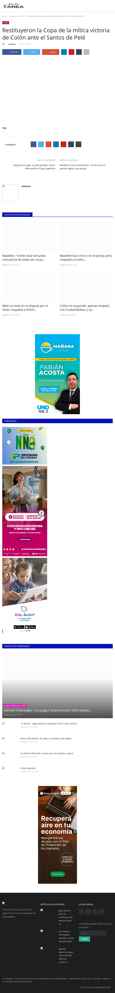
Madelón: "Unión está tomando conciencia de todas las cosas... (24, 258)
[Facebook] (33, 144)
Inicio (4, 16)
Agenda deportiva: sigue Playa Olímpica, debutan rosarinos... (66, 955)
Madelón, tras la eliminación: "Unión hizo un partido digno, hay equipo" (83, 167)
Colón (22, 16)
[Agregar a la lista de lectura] (86, 52)
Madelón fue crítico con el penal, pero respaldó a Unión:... (86, 258)
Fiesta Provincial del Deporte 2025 (96, 987)
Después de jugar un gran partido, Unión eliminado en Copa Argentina (34, 167)
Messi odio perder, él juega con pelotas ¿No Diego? (45, 738)
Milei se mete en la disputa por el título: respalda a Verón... (25, 308)
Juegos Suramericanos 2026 (15, 705)
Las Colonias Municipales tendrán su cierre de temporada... (66, 936)
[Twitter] (41, 144)
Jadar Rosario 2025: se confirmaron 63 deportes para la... (65, 917)
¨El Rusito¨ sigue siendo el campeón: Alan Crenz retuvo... (49, 723)
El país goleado (27, 768)
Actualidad (13, 16)
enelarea (12, 44)
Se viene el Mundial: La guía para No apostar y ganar (47, 753)
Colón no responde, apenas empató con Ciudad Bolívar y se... (84, 308)
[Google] (48, 144)
